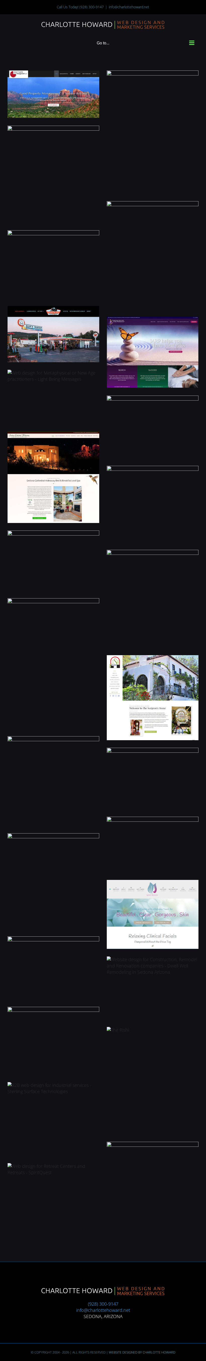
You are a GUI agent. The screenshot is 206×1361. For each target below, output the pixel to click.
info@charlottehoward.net (129, 7)
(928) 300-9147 (91, 7)
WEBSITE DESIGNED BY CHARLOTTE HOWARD (142, 1352)
